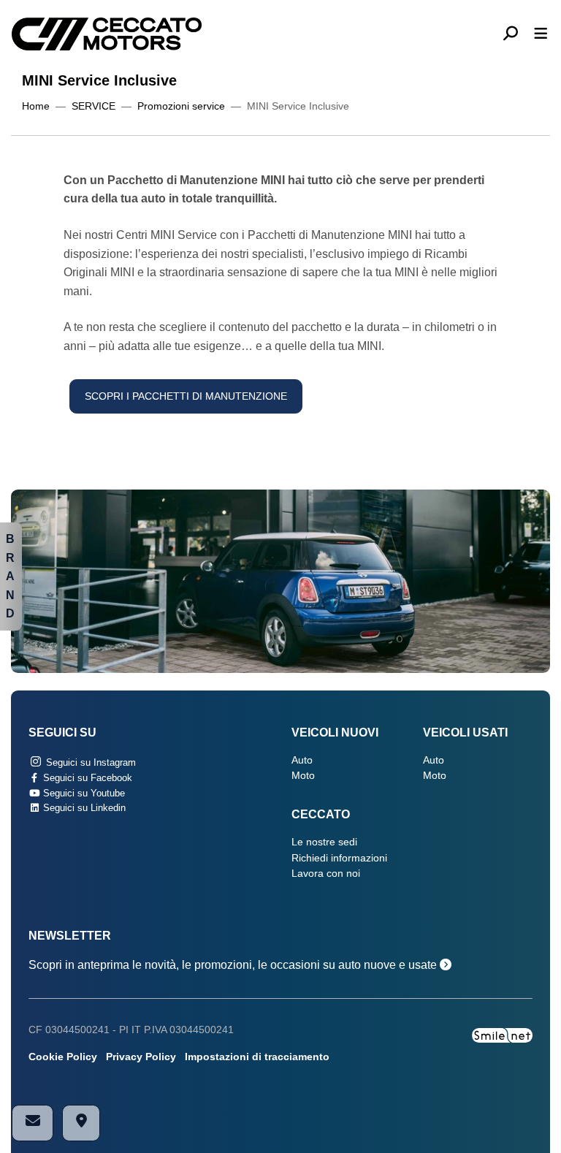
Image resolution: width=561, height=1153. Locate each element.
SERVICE (93, 106)
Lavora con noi (325, 873)
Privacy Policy (141, 1056)
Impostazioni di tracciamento (257, 1056)
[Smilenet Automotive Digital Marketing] (502, 1034)
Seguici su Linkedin (83, 807)
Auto (302, 760)
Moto (303, 775)
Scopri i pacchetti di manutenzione (186, 396)
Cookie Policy (62, 1056)
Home (36, 106)
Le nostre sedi (324, 842)
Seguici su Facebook (86, 777)
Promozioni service (181, 106)
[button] (516, 34)
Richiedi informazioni (339, 858)
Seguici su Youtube (82, 793)
